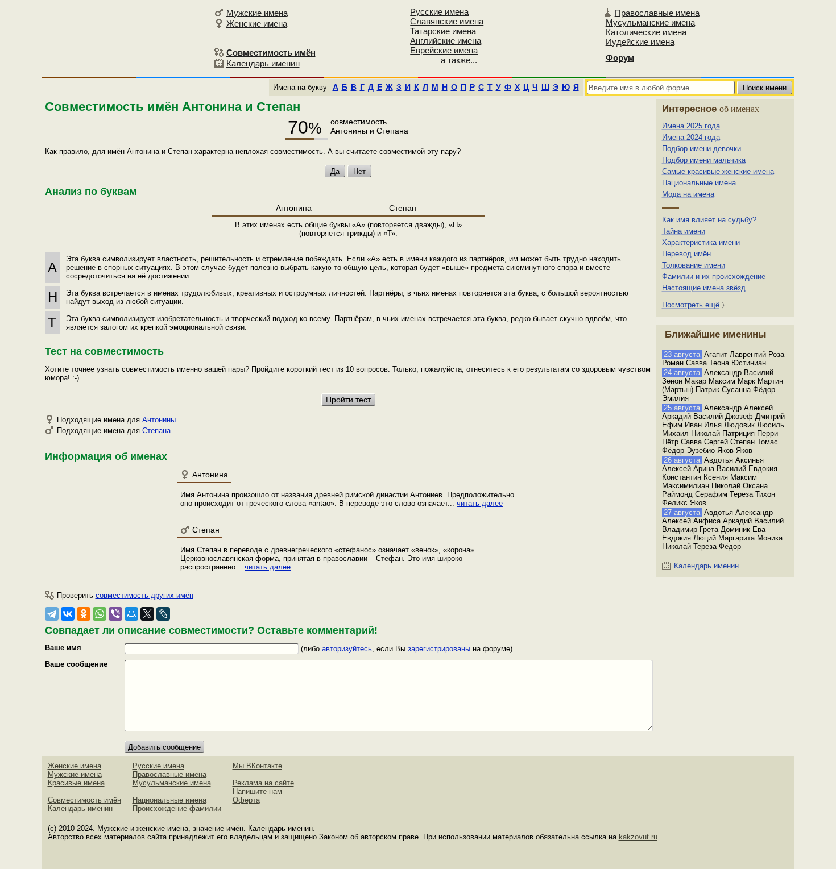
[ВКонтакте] (68, 614)
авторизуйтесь (347, 649)
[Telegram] (52, 614)
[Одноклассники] (83, 614)
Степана (156, 430)
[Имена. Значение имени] (126, 38)
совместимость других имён (144, 595)
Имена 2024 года (691, 137)
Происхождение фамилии (177, 808)
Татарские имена (443, 31)
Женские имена (256, 23)
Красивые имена (76, 783)
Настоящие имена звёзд (704, 288)
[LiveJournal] (163, 614)
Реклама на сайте (263, 783)
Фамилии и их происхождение (713, 276)
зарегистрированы (439, 649)
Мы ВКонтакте (257, 766)
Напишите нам (257, 791)
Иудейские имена (640, 42)
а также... (459, 60)
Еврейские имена (444, 50)
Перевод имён (686, 254)
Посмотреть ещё (690, 305)
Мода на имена (688, 194)
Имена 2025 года (691, 126)
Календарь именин (263, 63)
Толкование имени (693, 265)
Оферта (246, 800)
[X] (147, 614)
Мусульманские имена (650, 22)
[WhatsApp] (99, 614)
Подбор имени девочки (701, 148)
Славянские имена (446, 21)
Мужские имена (257, 13)
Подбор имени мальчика (704, 160)
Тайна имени (683, 231)
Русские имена (439, 11)
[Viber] (115, 614)
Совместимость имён (84, 800)
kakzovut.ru (638, 837)
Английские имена (445, 40)
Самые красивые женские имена (718, 171)
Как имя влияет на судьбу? (709, 219)
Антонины (159, 419)
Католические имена (646, 32)
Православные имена (657, 13)
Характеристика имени (701, 242)
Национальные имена (699, 182)
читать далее (480, 503)
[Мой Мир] (131, 614)
